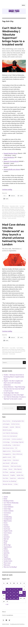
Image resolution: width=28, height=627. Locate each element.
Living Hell (17, 212)
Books (5, 499)
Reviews (6, 555)
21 (20, 595)
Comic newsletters (7, 615)
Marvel (10, 469)
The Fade (4, 218)
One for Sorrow (14, 213)
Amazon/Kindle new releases (12, 169)
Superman (13, 478)
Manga (6, 541)
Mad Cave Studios (16, 466)
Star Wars (5, 478)
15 (24, 592)
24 (7, 598)
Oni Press (5, 472)
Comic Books (20, 347)
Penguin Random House (10, 153)
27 (17, 598)
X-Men (16, 484)
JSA (20, 210)
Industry (6, 535)
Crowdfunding (8, 517)
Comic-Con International (10, 436)
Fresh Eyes (7, 527)
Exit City (22, 209)
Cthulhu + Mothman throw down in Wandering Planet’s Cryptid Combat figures (14, 377)
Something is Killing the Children (10, 215)
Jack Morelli (6, 463)
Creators (6, 515)
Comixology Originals (17, 442)
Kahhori (23, 210)
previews (19, 472)
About (4, 611)
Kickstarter (6, 466)
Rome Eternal (21, 213)
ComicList (6, 165)
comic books (11, 349)
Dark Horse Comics (8, 448)
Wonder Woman (7, 484)
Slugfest (12, 475)
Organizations (8, 547)
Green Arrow (7, 210)
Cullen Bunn (16, 445)
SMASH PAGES (5, 624)
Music (5, 543)
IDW (14, 457)
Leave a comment (12, 218)
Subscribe (21, 408)
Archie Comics (15, 424)
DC (16, 448)
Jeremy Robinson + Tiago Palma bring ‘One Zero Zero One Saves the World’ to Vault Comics (14, 389)
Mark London (12, 352)
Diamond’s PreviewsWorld (11, 161)
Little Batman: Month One (8, 212)
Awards (6, 497)
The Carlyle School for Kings (17, 216)
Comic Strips (7, 509)
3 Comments (12, 353)
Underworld (5, 353)
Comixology (6, 442)
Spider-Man (20, 475)
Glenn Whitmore (17, 454)
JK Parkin (6, 206)
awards (12, 427)
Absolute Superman (15, 207)
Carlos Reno (5, 349)
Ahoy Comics (6, 421)
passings (12, 472)
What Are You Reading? (9, 481)
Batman (18, 427)
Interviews (7, 537)
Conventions (7, 513)
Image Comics (7, 460)
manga (5, 469)
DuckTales (17, 209)
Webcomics (7, 565)
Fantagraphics (7, 454)
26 (14, 598)
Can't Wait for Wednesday (8, 209)
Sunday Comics (8, 561)
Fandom (6, 525)
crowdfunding (7, 445)
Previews (6, 551)
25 (10, 598)
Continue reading (7, 189)
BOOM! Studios (7, 430)
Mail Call (6, 539)
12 (14, 592)
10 (7, 592)
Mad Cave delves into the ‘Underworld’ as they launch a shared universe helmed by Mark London (13, 234)
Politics (6, 549)
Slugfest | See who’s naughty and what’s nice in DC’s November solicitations (13, 383)
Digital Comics (8, 521)
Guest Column (8, 533)
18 (10, 595)
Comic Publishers (8, 507)
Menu (23, 5)
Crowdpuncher (8, 519)
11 (10, 592)
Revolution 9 (18, 352)
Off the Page (7, 545)
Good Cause (7, 529)
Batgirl (21, 207)
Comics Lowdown (17, 439)
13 (17, 592)
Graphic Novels (8, 531)
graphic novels (7, 457)
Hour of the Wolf (14, 210)
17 (7, 595)
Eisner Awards (16, 451)
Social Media (7, 559)
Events (5, 523)
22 (24, 595)
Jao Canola (20, 350)
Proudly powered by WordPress (17, 624)
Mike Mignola (18, 469)
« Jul (7, 604)
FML (3, 210)
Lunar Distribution (9, 157)
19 (14, 595)
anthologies (6, 424)
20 (17, 595)
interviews (16, 460)
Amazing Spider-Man (18, 421)
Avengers (5, 427)
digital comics (7, 451)
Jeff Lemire (14, 463)
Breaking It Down (9, 501)
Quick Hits (6, 553)
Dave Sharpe (17, 349)
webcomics (21, 478)
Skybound (6, 475)
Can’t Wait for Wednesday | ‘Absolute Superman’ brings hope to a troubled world (13, 36)
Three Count (7, 563)
